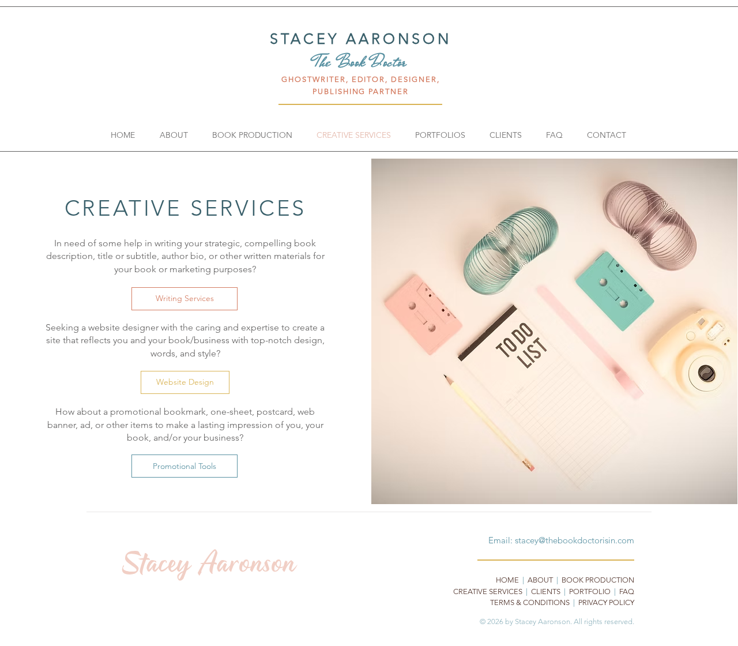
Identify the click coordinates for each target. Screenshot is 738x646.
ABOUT (540, 580)
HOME (507, 580)
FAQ (626, 591)
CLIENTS (545, 591)
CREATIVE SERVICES (487, 591)
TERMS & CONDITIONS (530, 602)
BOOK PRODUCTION (598, 580)
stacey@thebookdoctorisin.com (574, 540)
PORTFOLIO (590, 591)
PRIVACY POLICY (606, 602)
